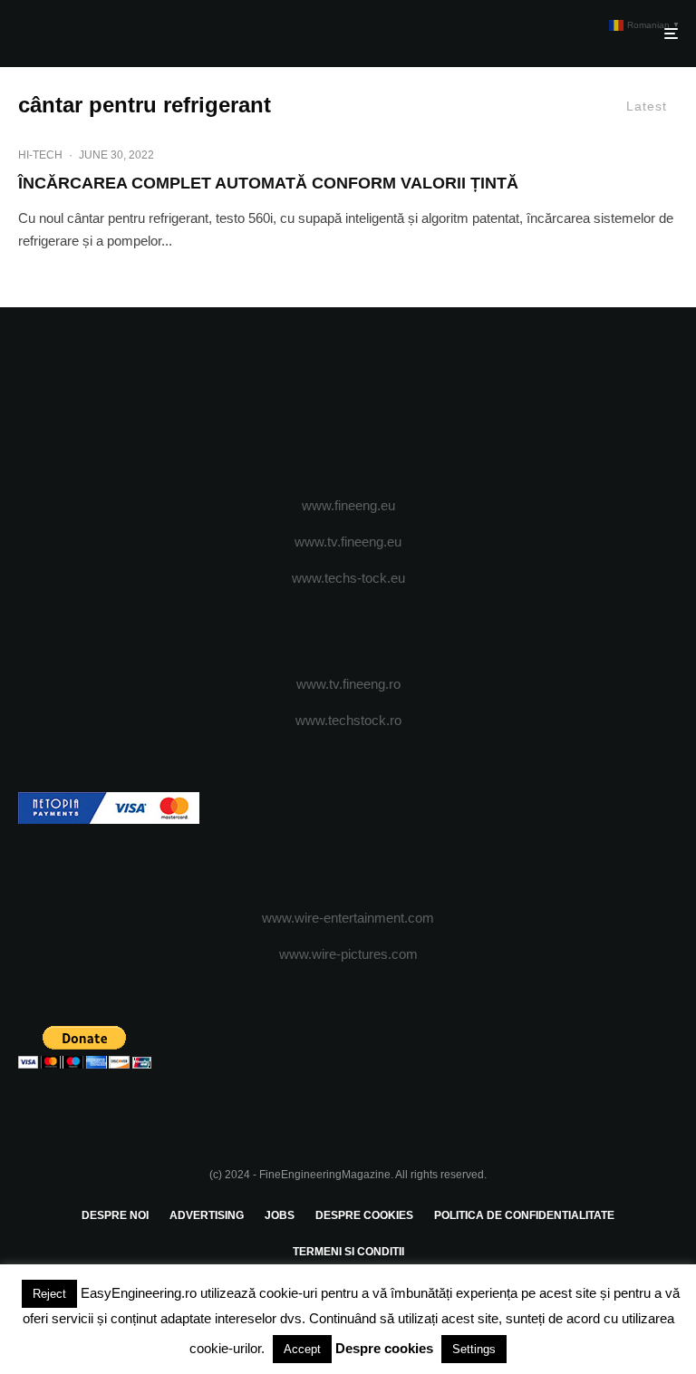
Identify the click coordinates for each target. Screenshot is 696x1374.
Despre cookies (384, 1348)
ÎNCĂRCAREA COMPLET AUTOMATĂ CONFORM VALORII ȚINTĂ (268, 183)
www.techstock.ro (348, 720)
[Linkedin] (401, 402)
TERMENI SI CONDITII (348, 1251)
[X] (322, 402)
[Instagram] (348, 402)
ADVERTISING (206, 1215)
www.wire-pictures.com (348, 954)
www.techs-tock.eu (348, 577)
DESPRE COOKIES (364, 1215)
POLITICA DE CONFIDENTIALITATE (524, 1215)
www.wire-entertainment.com (348, 917)
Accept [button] (302, 1349)
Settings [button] (474, 1349)
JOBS (280, 1215)
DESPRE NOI (115, 1215)
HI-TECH (40, 155)
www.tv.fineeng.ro (348, 684)
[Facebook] (296, 402)
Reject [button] (49, 1294)
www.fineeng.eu (348, 505)
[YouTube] (375, 402)
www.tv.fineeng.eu (348, 541)
